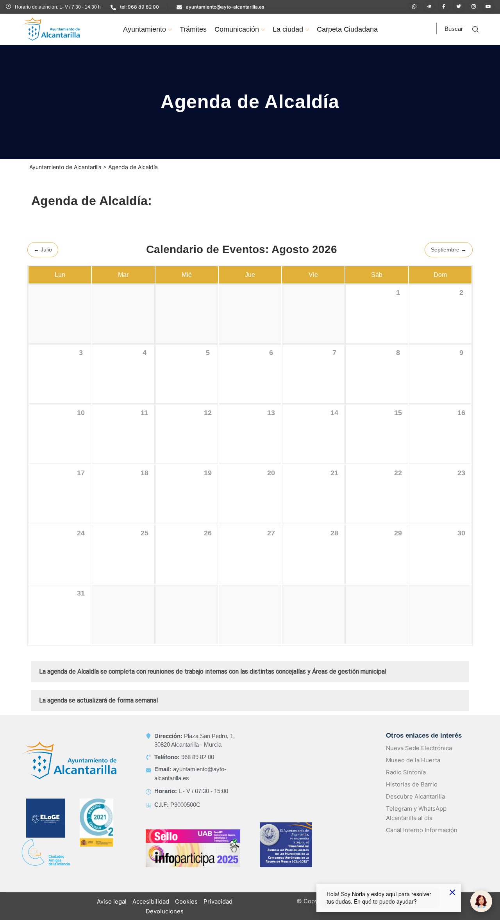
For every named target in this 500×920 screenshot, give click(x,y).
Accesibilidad (150, 911)
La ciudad (288, 29)
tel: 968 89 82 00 (139, 7)
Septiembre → (448, 259)
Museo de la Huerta (413, 769)
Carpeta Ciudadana (347, 29)
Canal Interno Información (421, 839)
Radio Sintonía (406, 781)
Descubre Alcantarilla (415, 805)
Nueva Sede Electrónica (419, 757)
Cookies (186, 911)
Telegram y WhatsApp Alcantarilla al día (416, 822)
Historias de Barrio (412, 793)
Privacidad (218, 911)
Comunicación (236, 29)
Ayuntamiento (144, 29)
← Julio (43, 259)
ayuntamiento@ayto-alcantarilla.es (225, 7)
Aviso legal (112, 911)
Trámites (193, 29)
